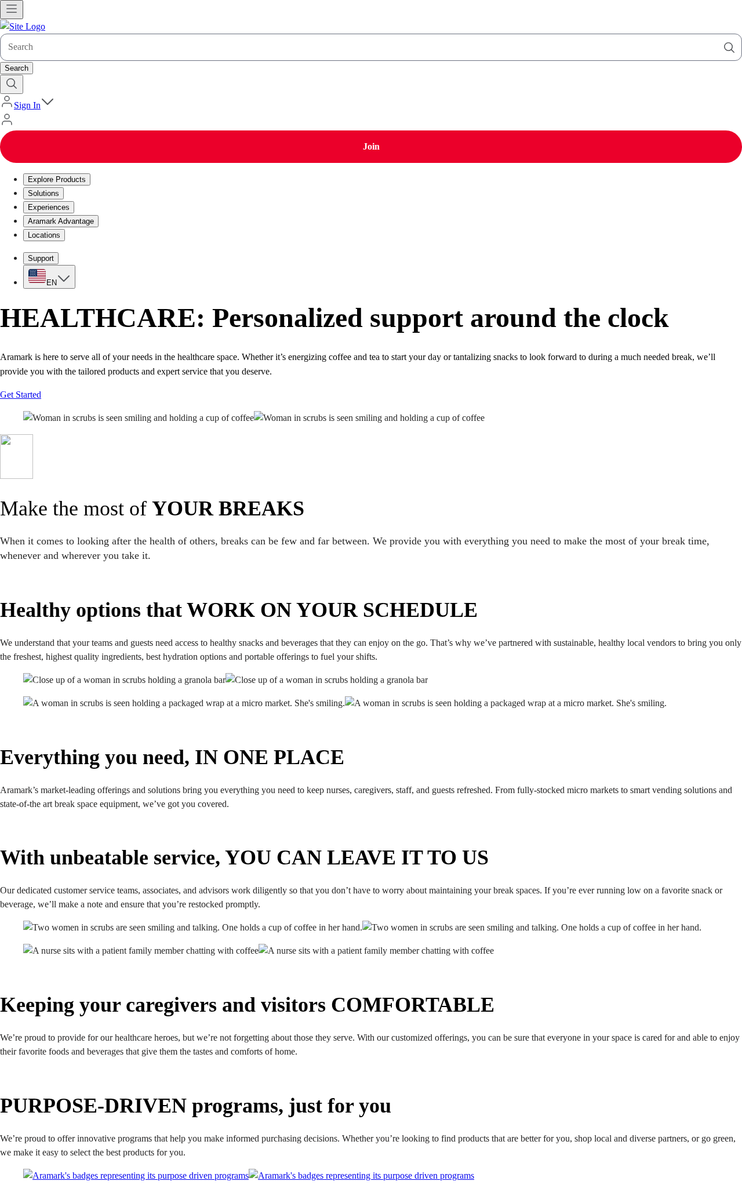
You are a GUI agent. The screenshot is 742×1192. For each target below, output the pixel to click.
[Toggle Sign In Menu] (47, 105)
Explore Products (57, 179)
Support (41, 258)
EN (51, 282)
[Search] (729, 47)
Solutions (43, 193)
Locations (44, 235)
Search (16, 68)
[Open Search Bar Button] (11, 84)
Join (371, 146)
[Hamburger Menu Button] (11, 9)
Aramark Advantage (61, 221)
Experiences (49, 207)
